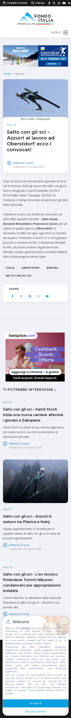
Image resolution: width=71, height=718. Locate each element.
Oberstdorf (30, 267)
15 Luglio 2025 (36, 167)
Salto (11, 124)
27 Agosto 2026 (33, 447)
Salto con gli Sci (19, 275)
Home (7, 73)
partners (26, 628)
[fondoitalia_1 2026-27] (35, 55)
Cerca (40, 3)
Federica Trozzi (23, 163)
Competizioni (17, 3)
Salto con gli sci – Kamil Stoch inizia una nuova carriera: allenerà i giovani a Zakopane (33, 414)
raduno (53, 267)
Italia (10, 267)
